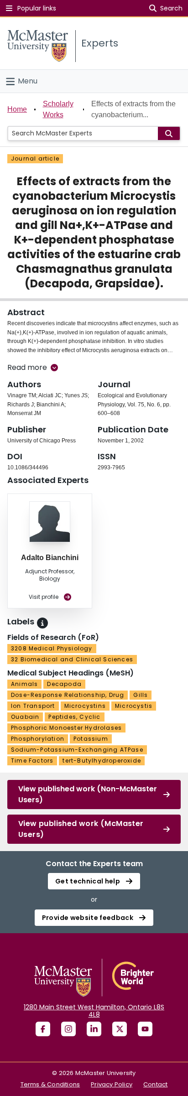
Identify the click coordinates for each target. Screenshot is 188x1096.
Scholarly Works (58, 109)
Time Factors (32, 760)
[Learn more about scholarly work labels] (42, 623)
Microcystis (133, 706)
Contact (155, 1084)
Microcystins (85, 706)
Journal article (35, 158)
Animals (24, 684)
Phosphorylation (37, 739)
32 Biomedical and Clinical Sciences (72, 659)
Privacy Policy (111, 1084)
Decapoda (64, 684)
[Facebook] (43, 1029)
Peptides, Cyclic (74, 717)
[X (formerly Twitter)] (119, 1029)
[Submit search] (169, 133)
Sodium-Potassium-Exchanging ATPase (77, 749)
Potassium (90, 739)
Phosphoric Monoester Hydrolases (66, 728)
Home (17, 109)
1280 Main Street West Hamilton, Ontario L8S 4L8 (94, 1010)
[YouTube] (145, 1029)
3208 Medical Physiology (52, 648)
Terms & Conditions (50, 1084)
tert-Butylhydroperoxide (102, 760)
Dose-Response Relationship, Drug (67, 695)
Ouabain (25, 717)
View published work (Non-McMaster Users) (87, 794)
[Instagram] (68, 1029)
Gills (140, 695)
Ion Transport (33, 706)
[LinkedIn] (94, 1029)
